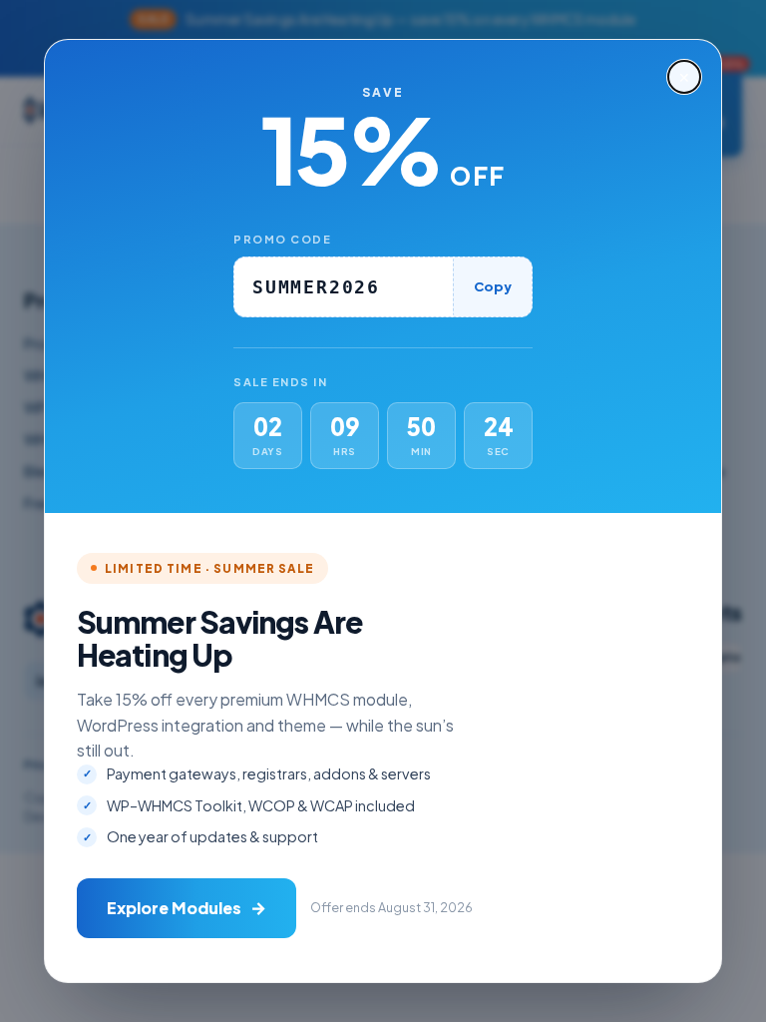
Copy (493, 286)
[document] (383, 511)
